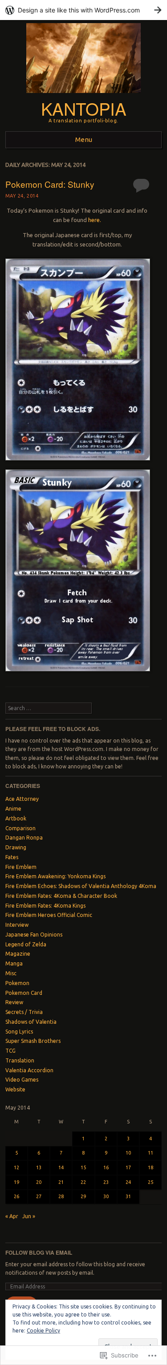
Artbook (15, 818)
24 (128, 1182)
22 (83, 1182)
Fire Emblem (21, 867)
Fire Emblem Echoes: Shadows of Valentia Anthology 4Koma (80, 886)
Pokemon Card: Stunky (49, 184)
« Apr (11, 1216)
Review (14, 1002)
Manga (14, 963)
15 (83, 1167)
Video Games (21, 1079)
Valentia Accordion (29, 1070)
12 (16, 1167)
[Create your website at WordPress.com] (83, 10)
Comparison (20, 828)
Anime (13, 809)
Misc (10, 973)
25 (150, 1182)
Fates (11, 857)
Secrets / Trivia (24, 1012)
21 (61, 1182)
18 (150, 1167)
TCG (10, 1051)
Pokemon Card (23, 993)
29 (83, 1196)
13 (38, 1167)
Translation (19, 1060)
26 (16, 1196)
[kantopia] (83, 95)
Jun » (28, 1216)
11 (150, 1152)
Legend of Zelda (25, 944)
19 (16, 1182)
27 (38, 1196)
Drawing (15, 847)
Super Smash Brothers (33, 1041)
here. (94, 220)
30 (106, 1196)
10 (128, 1152)
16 (106, 1167)
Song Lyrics (19, 1031)
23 (106, 1182)
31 (128, 1196)
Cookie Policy (43, 1330)
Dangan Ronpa (24, 837)
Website (15, 1089)
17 (128, 1167)
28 (61, 1196)
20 (38, 1182)
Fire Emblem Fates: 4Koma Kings (45, 906)
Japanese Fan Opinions (33, 934)
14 (61, 1167)
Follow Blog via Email (38, 1252)
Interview (17, 925)
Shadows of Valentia (31, 1022)
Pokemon (17, 983)
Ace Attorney (22, 799)
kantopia (83, 108)
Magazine (17, 954)
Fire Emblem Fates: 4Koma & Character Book (61, 896)
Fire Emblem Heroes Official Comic (48, 915)
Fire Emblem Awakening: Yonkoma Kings (55, 876)
